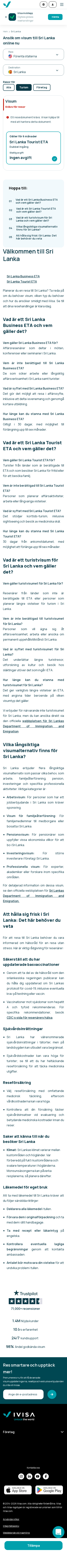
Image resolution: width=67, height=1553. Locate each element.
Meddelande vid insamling (16, 1532)
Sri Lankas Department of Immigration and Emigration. (33, 895)
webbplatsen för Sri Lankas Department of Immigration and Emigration (33, 726)
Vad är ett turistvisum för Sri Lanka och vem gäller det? (30, 219)
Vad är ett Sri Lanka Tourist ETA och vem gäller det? (32, 210)
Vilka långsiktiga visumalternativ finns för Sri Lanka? (33, 228)
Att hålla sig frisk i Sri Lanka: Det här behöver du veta (33, 237)
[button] (60, 4)
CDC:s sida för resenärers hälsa (29, 1018)
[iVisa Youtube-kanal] (38, 1476)
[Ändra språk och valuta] (43, 4)
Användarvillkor (11, 1519)
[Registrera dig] (51, 1394)
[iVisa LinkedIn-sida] (29, 1476)
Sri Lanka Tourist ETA (22, 281)
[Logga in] (53, 4)
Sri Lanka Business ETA (23, 276)
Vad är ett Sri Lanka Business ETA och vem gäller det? (33, 201)
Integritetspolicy (11, 1526)
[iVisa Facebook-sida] (46, 1476)
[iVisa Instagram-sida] (21, 1476)
